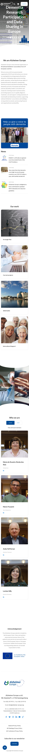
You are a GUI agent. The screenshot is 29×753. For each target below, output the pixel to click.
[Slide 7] (21, 37)
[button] (14, 5)
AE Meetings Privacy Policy (14, 728)
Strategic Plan (7, 239)
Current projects (8, 275)
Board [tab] (10, 422)
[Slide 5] (16, 37)
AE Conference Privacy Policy (14, 731)
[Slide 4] (14, 37)
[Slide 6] (18, 37)
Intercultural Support (9, 346)
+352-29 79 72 (22, 701)
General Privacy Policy (14, 725)
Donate (24, 4)
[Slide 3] (12, 37)
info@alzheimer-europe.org (16, 705)
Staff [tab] (18, 422)
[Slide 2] (10, 37)
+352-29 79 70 (9, 701)
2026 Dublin (6, 310)
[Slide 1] (8, 37)
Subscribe (14, 743)
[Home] (5, 4)
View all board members (14, 427)
